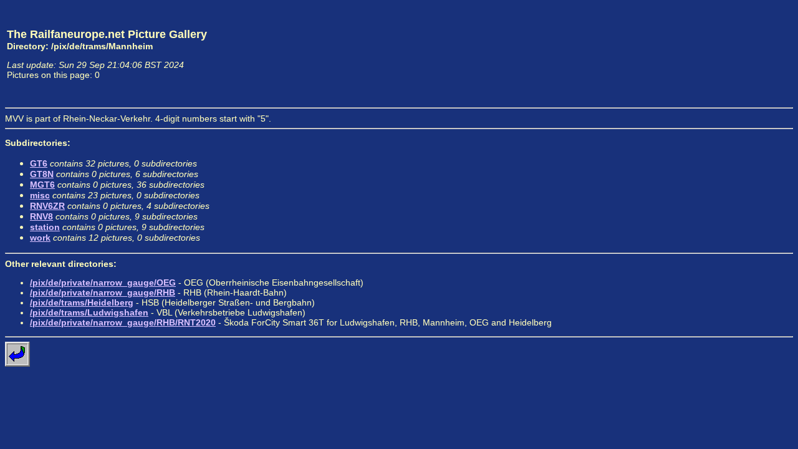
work (40, 238)
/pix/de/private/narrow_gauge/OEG (103, 282)
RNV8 (41, 216)
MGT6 (42, 185)
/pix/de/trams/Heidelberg (81, 302)
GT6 (38, 163)
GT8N (42, 174)
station (45, 227)
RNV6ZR (47, 206)
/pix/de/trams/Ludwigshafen (89, 312)
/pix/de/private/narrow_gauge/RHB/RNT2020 (123, 322)
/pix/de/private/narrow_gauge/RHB (102, 292)
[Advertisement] (735, 53)
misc (40, 195)
